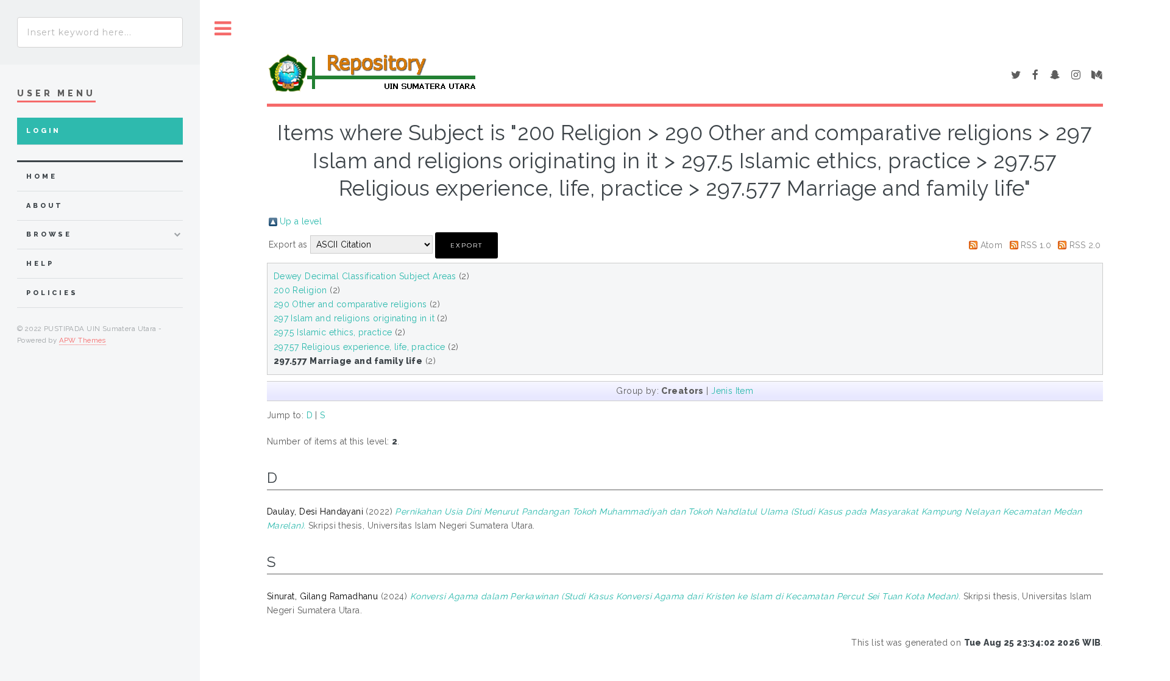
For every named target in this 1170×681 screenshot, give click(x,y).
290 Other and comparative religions (350, 304)
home (41, 176)
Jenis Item (732, 391)
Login (43, 131)
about (44, 206)
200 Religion (300, 290)
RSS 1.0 (1036, 245)
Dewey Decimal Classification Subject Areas (365, 276)
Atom (991, 245)
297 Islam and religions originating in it (354, 318)
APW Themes (82, 340)
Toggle (223, 29)
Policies (52, 293)
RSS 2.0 (1085, 245)
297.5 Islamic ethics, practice (333, 332)
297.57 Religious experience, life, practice (359, 347)
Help (40, 264)
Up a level (301, 221)
